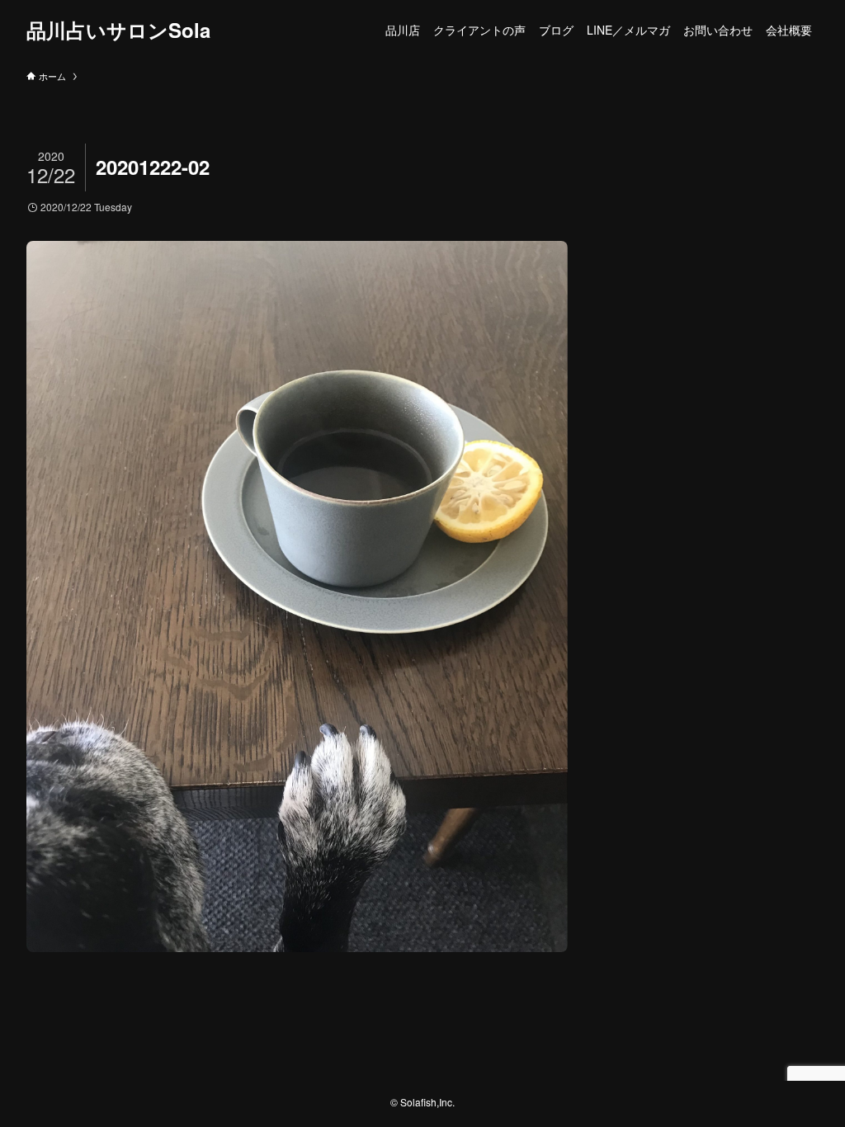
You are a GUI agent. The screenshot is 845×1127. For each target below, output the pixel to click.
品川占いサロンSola (118, 30)
